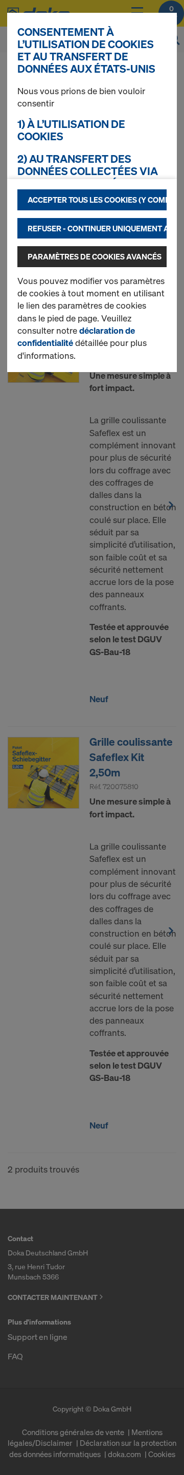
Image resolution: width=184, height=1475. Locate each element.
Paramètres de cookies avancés (95, 256)
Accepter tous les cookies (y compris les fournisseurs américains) (97, 199)
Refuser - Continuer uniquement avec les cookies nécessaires (97, 228)
